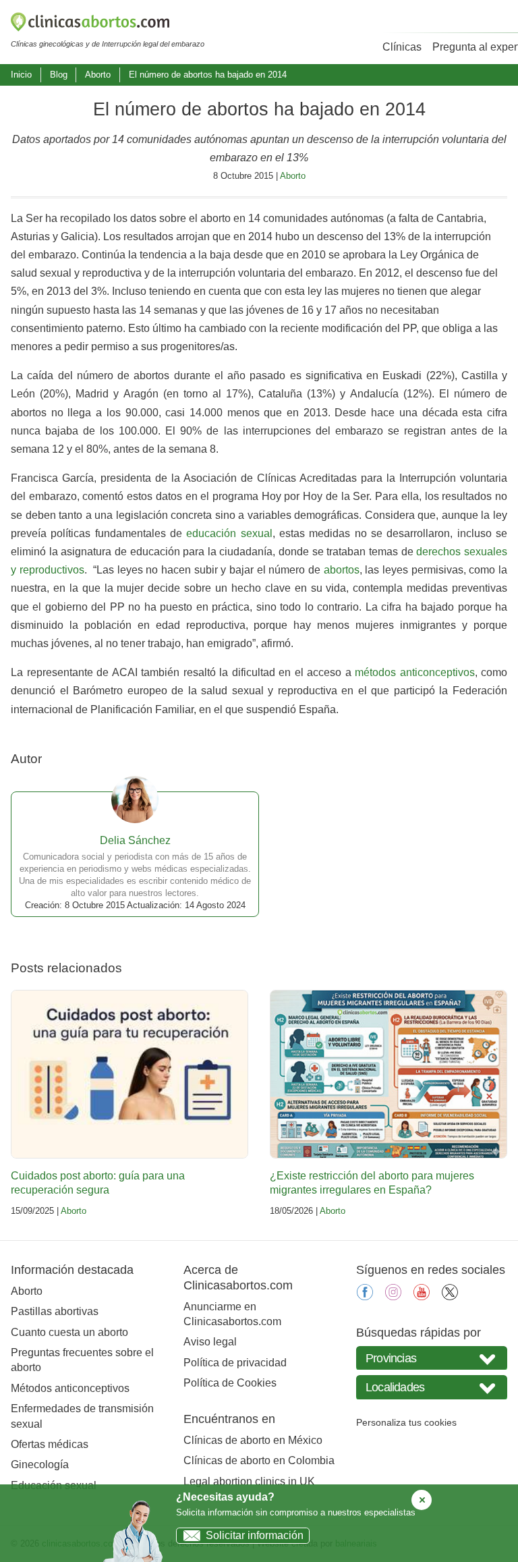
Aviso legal (210, 1341)
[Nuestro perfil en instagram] (393, 1296)
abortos (341, 570)
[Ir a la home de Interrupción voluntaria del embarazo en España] (107, 24)
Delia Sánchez (135, 840)
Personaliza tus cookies (406, 1422)
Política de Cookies (230, 1383)
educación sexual (229, 533)
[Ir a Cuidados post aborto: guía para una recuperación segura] (129, 1074)
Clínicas (402, 47)
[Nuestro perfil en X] (450, 1296)
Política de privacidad (235, 1362)
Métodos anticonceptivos (70, 1388)
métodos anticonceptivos (415, 672)
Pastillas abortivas (54, 1311)
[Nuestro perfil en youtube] (421, 1296)
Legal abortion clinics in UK (249, 1481)
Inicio (21, 74)
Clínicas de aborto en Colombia (259, 1460)
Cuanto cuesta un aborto (69, 1332)
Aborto (98, 74)
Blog (58, 74)
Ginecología (40, 1464)
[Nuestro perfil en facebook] (365, 1296)
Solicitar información (255, 1535)
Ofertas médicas (49, 1444)
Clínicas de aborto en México (252, 1440)
